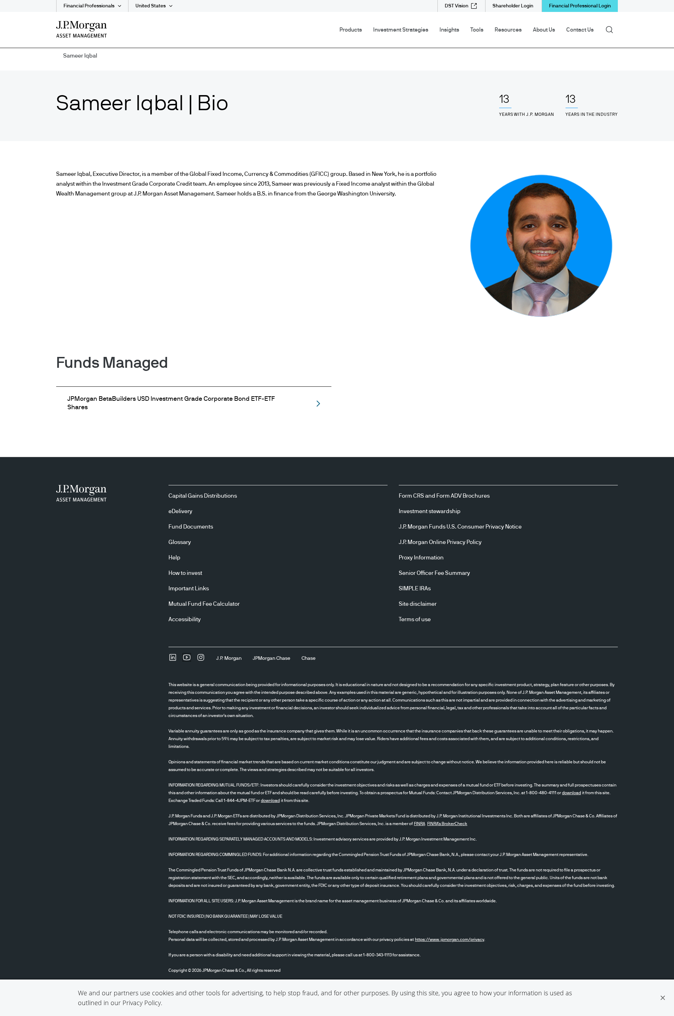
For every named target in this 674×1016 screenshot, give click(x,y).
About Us (544, 30)
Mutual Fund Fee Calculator (204, 604)
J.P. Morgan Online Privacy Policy (440, 542)
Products (350, 30)
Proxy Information (421, 557)
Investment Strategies (400, 30)
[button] (663, 998)
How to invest (185, 573)
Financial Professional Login (580, 6)
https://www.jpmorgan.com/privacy (449, 939)
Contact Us (580, 30)
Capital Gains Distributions (202, 496)
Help (174, 557)
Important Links (188, 588)
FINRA (419, 824)
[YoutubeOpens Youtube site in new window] (187, 660)
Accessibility (184, 619)
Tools (476, 30)
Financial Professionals (89, 6)
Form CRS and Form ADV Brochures (444, 496)
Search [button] (612, 29)
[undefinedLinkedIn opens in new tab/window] (172, 660)
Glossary (179, 542)
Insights (449, 30)
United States (151, 6)
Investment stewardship (430, 511)
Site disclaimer (418, 604)
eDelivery (180, 511)
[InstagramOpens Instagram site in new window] (201, 660)
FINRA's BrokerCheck (447, 824)
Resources (508, 30)
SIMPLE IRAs (415, 588)
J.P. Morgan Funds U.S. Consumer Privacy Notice (460, 527)
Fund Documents (190, 527)
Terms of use (415, 619)
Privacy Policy (142, 1002)
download (571, 793)
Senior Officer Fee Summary (434, 573)
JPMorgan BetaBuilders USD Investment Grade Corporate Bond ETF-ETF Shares (171, 403)
